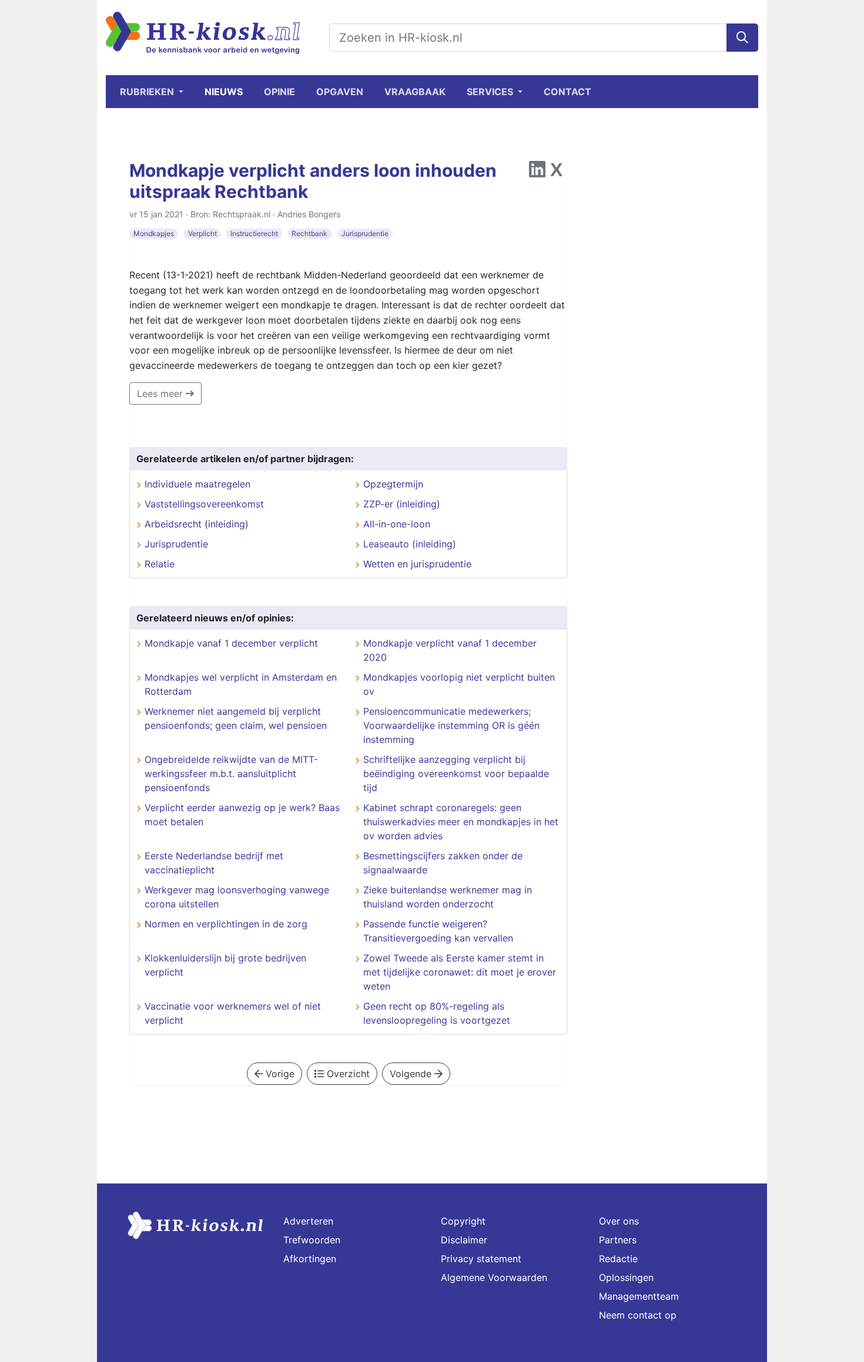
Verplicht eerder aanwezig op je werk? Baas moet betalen (242, 815)
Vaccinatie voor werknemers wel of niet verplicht (233, 1013)
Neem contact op (638, 1315)
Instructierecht (254, 233)
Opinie (279, 91)
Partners (618, 1240)
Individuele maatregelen (197, 484)
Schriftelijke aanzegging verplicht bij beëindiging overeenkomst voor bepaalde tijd (456, 773)
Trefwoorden (311, 1240)
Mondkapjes (153, 233)
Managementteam (639, 1296)
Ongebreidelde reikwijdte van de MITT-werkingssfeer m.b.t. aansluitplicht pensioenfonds (231, 773)
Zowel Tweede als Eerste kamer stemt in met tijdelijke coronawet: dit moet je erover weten (459, 972)
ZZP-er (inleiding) (401, 504)
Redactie (618, 1259)
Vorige (278, 1073)
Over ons (619, 1221)
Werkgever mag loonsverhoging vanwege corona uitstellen (237, 897)
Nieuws (224, 91)
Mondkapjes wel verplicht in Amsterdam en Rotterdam (241, 684)
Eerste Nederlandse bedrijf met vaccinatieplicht (214, 863)
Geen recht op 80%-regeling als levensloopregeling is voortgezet (436, 1013)
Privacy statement (481, 1259)
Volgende (412, 1073)
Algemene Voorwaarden (494, 1277)
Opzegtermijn (393, 484)
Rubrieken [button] (148, 91)
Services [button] (491, 91)
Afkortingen (309, 1259)
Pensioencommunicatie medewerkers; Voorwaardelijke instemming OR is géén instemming (451, 725)
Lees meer (161, 393)
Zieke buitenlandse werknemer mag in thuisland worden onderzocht (447, 897)
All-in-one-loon (396, 524)
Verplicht (202, 233)
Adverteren (308, 1221)
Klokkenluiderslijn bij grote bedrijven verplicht (225, 965)
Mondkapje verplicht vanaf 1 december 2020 (450, 650)
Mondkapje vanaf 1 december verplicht (231, 643)
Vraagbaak (415, 91)
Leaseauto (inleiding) (409, 544)
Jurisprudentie (365, 233)
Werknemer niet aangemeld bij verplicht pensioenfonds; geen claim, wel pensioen (236, 718)
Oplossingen (626, 1277)
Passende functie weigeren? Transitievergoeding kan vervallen (438, 931)
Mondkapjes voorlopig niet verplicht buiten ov (459, 684)
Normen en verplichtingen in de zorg (226, 924)
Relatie (160, 564)
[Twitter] (556, 173)
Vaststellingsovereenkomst (204, 504)
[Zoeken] (742, 37)
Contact (567, 91)
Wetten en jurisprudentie (417, 564)
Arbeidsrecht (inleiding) (197, 524)
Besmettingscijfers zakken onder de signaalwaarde (443, 863)
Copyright (463, 1221)
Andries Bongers (308, 214)
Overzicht (347, 1073)
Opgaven (339, 91)
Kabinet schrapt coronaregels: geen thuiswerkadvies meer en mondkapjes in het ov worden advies (460, 822)
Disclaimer (464, 1240)
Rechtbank (309, 233)
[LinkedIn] (537, 173)
